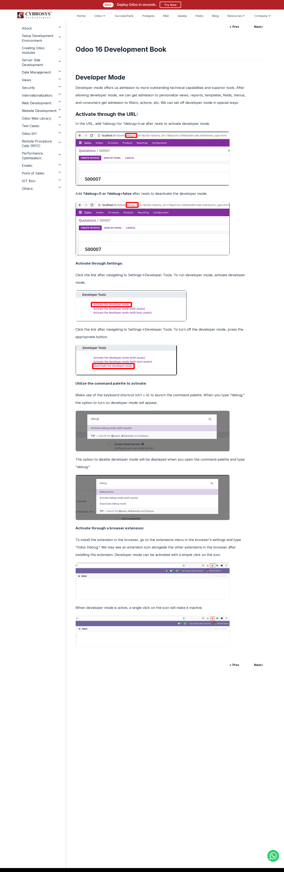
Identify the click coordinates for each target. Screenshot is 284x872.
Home (81, 15)
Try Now (170, 4)
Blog (215, 15)
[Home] (34, 15)
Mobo (199, 15)
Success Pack (124, 15)
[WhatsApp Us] (273, 856)
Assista (182, 15)
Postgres (148, 15)
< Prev (234, 26)
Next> (258, 26)
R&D (166, 15)
